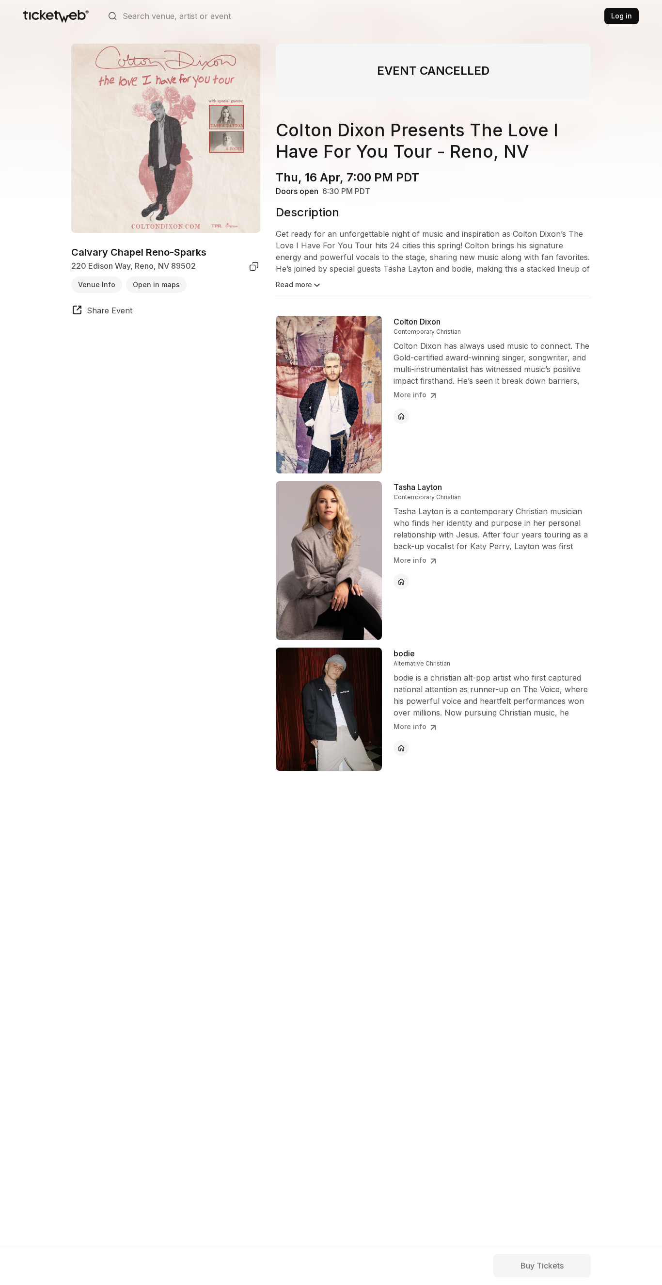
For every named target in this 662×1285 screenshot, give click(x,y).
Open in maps (156, 284)
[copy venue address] (254, 266)
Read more (294, 284)
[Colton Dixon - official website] (401, 416)
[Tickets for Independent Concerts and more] (56, 16)
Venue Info (96, 284)
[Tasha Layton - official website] (401, 581)
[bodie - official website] (401, 748)
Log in (621, 16)
